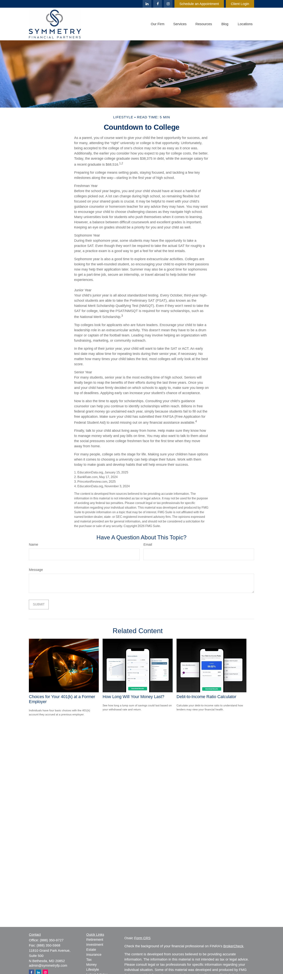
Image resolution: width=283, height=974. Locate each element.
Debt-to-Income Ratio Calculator (206, 696)
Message (36, 570)
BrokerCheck (233, 946)
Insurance (93, 955)
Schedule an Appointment (199, 4)
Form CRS (142, 938)
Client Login (240, 4)
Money (91, 965)
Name (33, 544)
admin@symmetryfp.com (48, 965)
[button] (157, 24)
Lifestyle (92, 970)
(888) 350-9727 (52, 940)
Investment (94, 945)
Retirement (94, 940)
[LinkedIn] (147, 4)
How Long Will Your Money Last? (133, 696)
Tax (89, 960)
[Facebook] (157, 4)
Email (147, 544)
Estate (91, 950)
